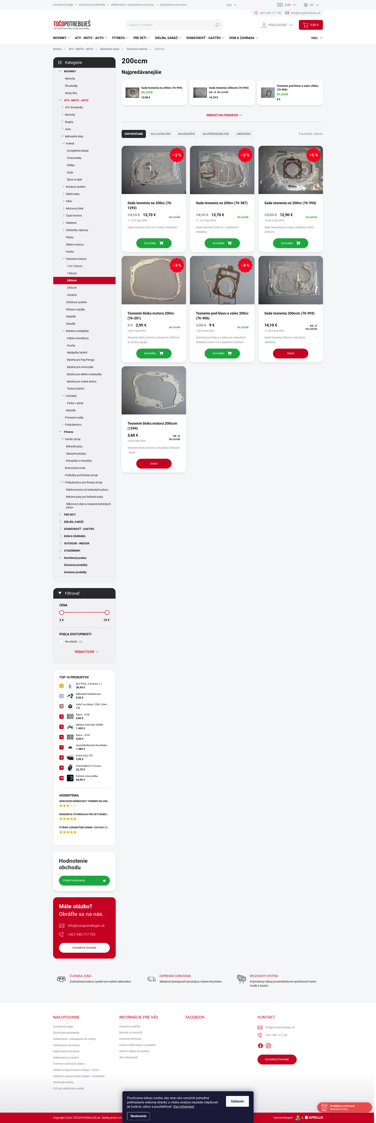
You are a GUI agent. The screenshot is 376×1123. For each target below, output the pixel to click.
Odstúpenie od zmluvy (173, 4)
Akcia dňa (71, 93)
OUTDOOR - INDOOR (76, 543)
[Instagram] (268, 1045)
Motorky (70, 78)
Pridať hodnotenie (74, 880)
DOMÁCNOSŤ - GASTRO (79, 528)
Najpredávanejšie (216, 133)
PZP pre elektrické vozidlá (68, 1088)
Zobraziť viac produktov (222, 115)
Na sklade (73, 641)
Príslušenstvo (73, 424)
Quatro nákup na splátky (134, 1051)
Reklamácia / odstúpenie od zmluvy (132, 4)
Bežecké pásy (74, 446)
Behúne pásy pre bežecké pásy (84, 496)
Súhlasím (237, 1101)
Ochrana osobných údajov (69, 1063)
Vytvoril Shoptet (283, 1117)
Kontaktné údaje (63, 4)
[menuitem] (62, 38)
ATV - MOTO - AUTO (76, 100)
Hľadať (217, 24)
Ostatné (72, 294)
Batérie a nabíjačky (77, 331)
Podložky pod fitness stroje (81, 475)
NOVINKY (70, 71)
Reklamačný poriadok (66, 1051)
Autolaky (71, 395)
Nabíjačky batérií (77, 352)
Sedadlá (71, 316)
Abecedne (243, 133)
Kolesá (70, 143)
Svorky (71, 345)
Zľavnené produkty (75, 564)
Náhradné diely (74, 136)
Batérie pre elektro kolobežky (84, 374)
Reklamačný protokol (66, 1057)
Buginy (69, 121)
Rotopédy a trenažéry (79, 460)
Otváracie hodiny (63, 1082)
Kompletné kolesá (78, 150)
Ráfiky (71, 165)
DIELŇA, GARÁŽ (73, 521)
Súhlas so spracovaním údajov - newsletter (79, 1076)
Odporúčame (134, 133)
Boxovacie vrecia (75, 468)
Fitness (68, 431)
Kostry (70, 251)
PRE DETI (70, 514)
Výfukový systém (76, 302)
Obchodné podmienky (92, 4)
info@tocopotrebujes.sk (86, 926)
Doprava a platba (129, 1026)
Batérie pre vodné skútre (81, 381)
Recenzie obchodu (130, 1038)
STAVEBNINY (72, 550)
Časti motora (74, 215)
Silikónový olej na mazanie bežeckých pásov (88, 505)
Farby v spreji (75, 403)
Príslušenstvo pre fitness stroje (83, 482)
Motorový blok (74, 208)
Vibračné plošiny (76, 453)
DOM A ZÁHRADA (74, 536)
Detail (290, 353)
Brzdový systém (75, 186)
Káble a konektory (78, 338)
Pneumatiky (74, 158)
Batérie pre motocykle (80, 367)
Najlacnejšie (160, 133)
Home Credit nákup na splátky (137, 1045)
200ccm (72, 280)
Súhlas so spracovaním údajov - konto (76, 1069)
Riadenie (71, 222)
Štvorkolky (71, 85)
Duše (70, 172)
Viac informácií (183, 1106)
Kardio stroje (72, 439)
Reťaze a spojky (75, 309)
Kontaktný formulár (84, 947)
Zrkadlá (70, 323)
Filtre (69, 201)
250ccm (72, 287)
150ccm (72, 273)
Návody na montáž (130, 1032)
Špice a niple (74, 179)
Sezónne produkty (75, 572)
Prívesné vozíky (74, 417)
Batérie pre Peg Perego (81, 359)
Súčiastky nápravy (77, 230)
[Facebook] (260, 1045)
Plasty (70, 237)
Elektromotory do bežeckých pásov (87, 489)
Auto (68, 129)
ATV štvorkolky (74, 107)
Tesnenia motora (76, 258)
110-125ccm (74, 266)
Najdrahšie (186, 133)
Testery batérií (75, 388)
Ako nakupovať (128, 1057)
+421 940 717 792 (82, 934)
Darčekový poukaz (75, 557)
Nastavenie (138, 1116)
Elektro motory (75, 244)
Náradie (71, 410)
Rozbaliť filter (84, 651)
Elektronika (73, 194)
